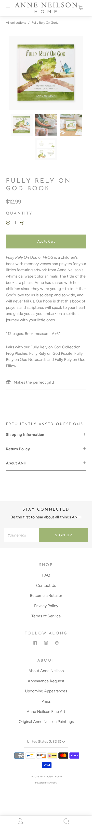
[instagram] (46, 642)
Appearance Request (46, 681)
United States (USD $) (44, 742)
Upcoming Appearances (46, 691)
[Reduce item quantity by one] (8, 223)
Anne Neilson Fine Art (46, 711)
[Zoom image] (46, 74)
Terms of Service (46, 616)
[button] (16, 74)
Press (46, 701)
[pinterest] (57, 642)
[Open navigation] (11, 8)
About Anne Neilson (46, 670)
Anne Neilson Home (50, 776)
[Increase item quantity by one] (22, 223)
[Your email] (21, 535)
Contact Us (46, 585)
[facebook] (35, 642)
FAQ (46, 575)
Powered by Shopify (46, 782)
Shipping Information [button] (25, 434)
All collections (16, 22)
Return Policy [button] (18, 449)
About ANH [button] (16, 463)
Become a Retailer (46, 595)
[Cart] (80, 7)
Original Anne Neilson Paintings (46, 721)
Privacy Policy (46, 605)
